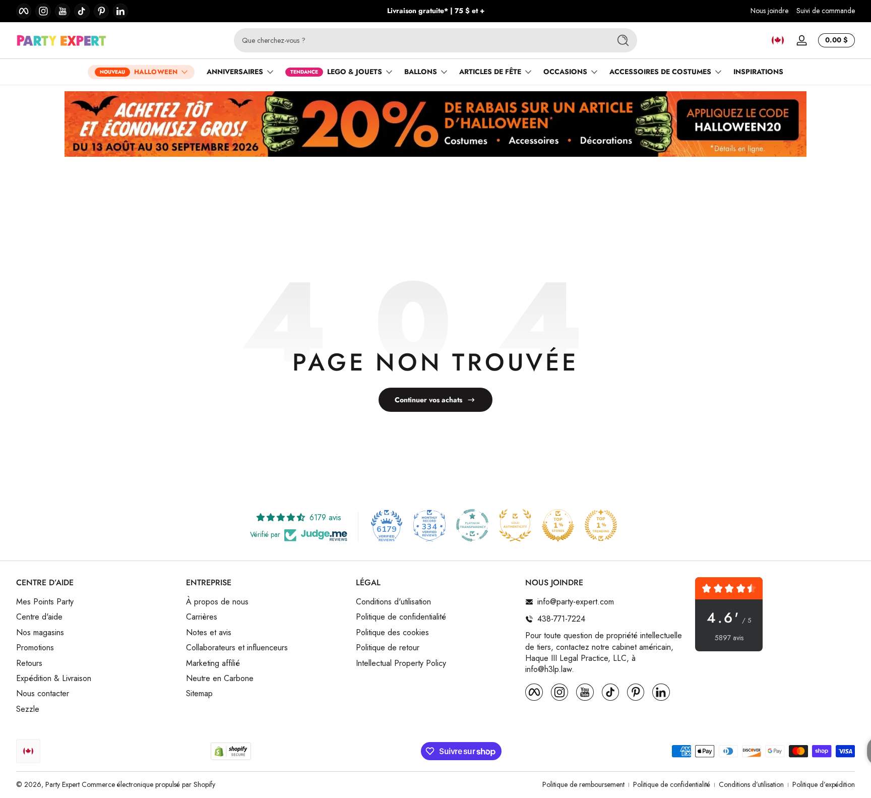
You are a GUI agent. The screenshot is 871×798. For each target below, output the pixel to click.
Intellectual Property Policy (401, 663)
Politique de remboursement (583, 784)
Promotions (35, 647)
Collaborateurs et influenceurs (237, 647)
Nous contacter (42, 694)
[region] (436, 11)
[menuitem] (96, 601)
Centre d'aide (39, 617)
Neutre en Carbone (220, 678)
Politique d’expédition (823, 784)
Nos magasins (40, 632)
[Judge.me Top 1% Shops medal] (558, 525)
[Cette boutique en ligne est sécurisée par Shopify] (231, 751)
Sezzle (27, 709)
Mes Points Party (45, 601)
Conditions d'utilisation (393, 601)
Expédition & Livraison (53, 678)
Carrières (201, 617)
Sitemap (199, 694)
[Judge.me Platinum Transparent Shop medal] (472, 525)
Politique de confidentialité (401, 617)
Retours (29, 663)
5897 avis (729, 638)
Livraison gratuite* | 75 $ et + (435, 11)
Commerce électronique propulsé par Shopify (148, 784)
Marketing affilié (213, 663)
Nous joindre (769, 11)
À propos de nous (217, 601)
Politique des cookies (392, 632)
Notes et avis (208, 632)
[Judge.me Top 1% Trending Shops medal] (601, 525)
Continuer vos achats (428, 400)
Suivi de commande (825, 11)
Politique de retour (387, 647)
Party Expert (62, 784)
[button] (778, 40)
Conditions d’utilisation (751, 784)
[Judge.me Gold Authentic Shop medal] (515, 525)
